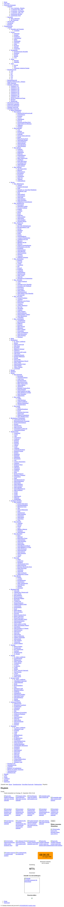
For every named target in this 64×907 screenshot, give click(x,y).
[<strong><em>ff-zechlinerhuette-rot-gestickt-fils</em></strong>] (21, 854)
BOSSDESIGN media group (28, 905)
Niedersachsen (38, 784)
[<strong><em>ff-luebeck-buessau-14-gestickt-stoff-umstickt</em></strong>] (10, 855)
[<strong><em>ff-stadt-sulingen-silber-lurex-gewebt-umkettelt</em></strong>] (45, 823)
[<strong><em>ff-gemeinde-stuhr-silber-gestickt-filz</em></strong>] (45, 797)
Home (10, 784)
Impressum (7, 902)
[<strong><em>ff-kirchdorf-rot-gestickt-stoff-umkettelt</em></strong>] (10, 823)
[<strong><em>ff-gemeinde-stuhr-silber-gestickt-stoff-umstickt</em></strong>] (56, 800)
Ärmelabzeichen (17, 784)
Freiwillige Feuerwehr (28, 784)
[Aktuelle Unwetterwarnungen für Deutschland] (32, 881)
